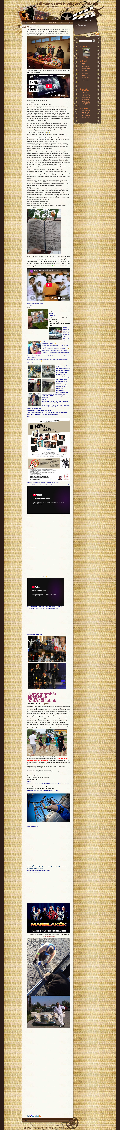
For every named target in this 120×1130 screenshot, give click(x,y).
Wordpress (66, 1127)
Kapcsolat (52, 22)
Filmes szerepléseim (88, 68)
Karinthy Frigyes (31, 307)
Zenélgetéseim (86, 80)
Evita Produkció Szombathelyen (87, 93)
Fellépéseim (86, 66)
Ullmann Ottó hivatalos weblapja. (68, 4)
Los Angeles (34, 1128)
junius (46, 704)
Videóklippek (86, 79)
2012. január (86, 117)
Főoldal (33, 22)
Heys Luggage (27, 1128)
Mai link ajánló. (86, 96)
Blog (62, 22)
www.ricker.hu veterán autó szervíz (88, 57)
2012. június (86, 112)
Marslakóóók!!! (86, 77)
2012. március (86, 114)
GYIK (84, 72)
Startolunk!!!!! (86, 99)
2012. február (86, 115)
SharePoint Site (41, 1128)
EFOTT (45, 708)
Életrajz (43, 22)
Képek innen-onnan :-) (88, 75)
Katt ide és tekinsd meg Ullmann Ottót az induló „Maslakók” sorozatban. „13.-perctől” (49, 934)
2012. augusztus (87, 110)
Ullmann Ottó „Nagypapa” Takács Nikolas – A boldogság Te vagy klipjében (89, 103)
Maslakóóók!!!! (86, 97)
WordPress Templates (51, 1128)
